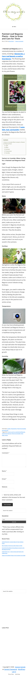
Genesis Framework (10, 669)
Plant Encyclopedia (21, 428)
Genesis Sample (20, 667)
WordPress (21, 669)
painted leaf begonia (6, 433)
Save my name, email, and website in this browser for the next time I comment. (13, 497)
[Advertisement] (14, 573)
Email (4, 479)
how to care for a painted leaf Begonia (16, 432)
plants (6, 435)
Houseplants (14, 428)
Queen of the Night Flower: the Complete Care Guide (13, 555)
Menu (15, 26)
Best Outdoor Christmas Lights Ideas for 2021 (12, 545)
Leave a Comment (19, 41)
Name (4, 471)
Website (4, 487)
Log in (14, 672)
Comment (5, 453)
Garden (9, 428)
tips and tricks (5, 430)
